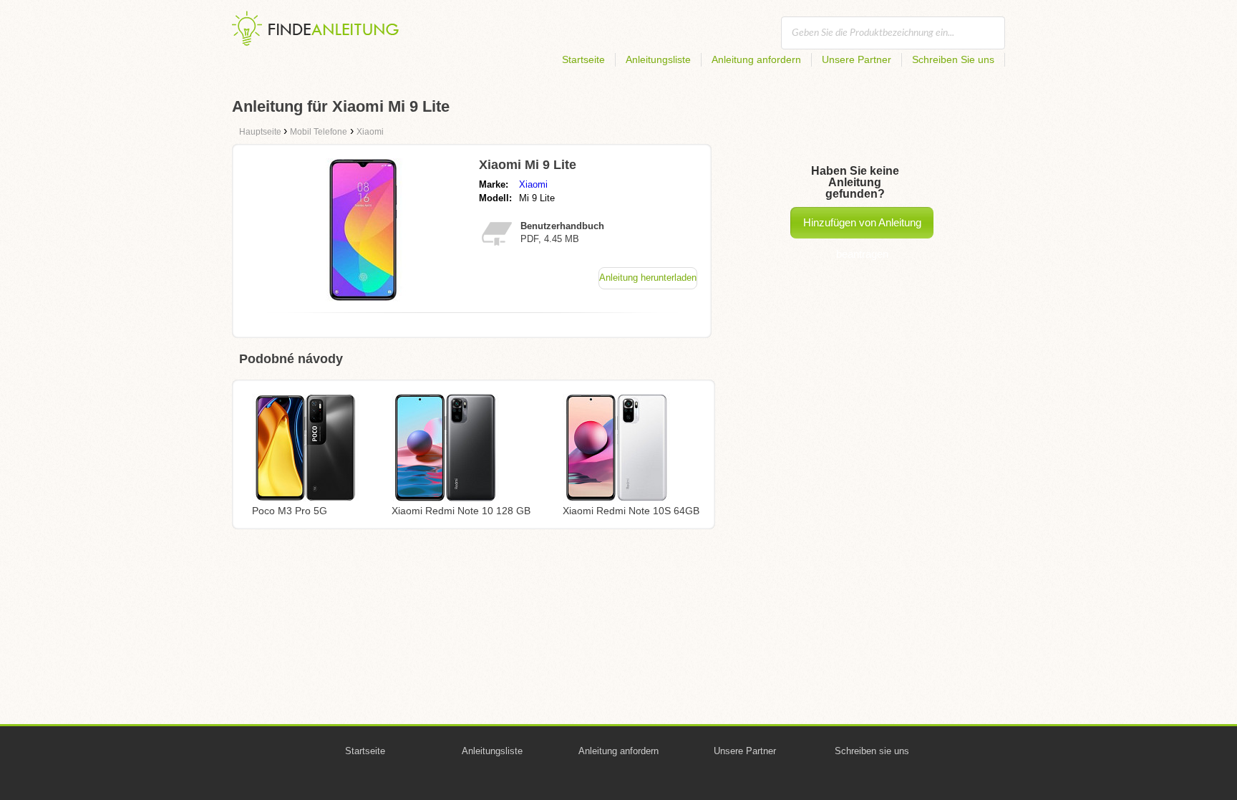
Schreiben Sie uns (953, 59)
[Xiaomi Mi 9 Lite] (363, 297)
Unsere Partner (856, 59)
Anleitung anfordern (756, 59)
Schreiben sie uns (872, 751)
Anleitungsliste (658, 59)
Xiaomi (533, 184)
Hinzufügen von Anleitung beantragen (862, 227)
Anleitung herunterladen (648, 277)
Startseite (583, 59)
